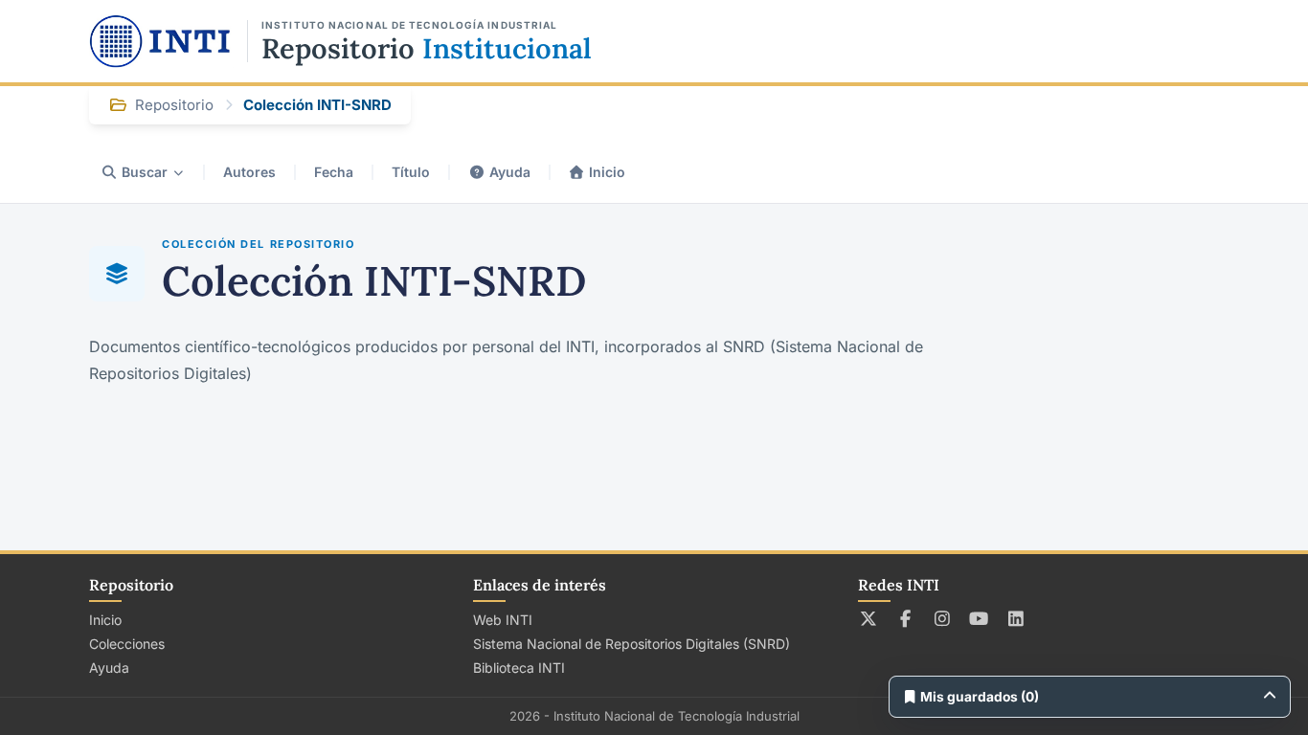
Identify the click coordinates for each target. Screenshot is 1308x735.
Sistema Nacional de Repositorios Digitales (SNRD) (631, 643)
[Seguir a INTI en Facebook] (905, 618)
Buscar (145, 172)
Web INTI (502, 620)
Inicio (607, 172)
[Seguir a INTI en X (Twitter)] (869, 618)
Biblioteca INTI (519, 667)
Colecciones (127, 643)
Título (411, 172)
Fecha (333, 172)
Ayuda (509, 172)
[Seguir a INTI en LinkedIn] (1016, 618)
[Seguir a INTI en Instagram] (943, 618)
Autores (249, 172)
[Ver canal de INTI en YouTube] (979, 618)
